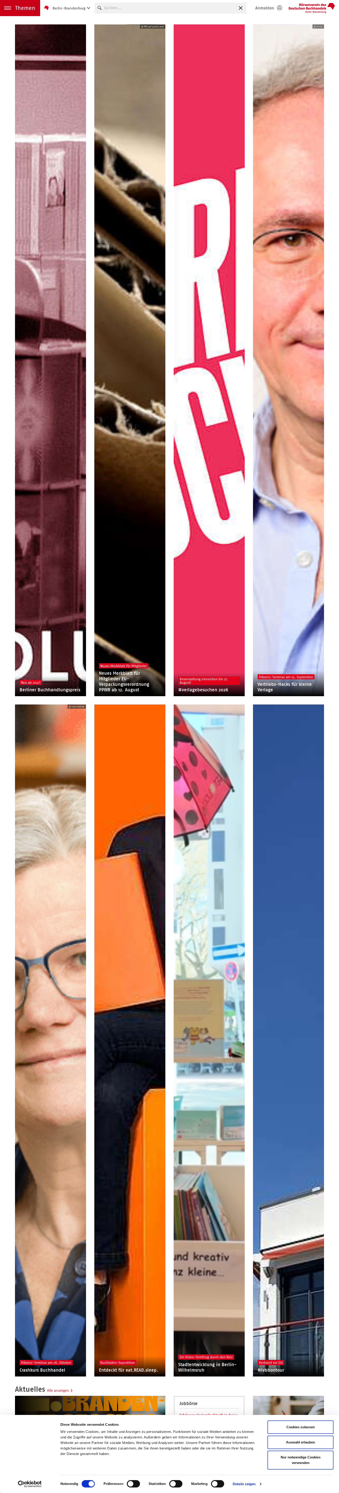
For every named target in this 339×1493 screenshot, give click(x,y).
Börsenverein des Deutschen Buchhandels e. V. (312, 8)
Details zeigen (244, 1484)
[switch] (133, 1483)
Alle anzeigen (58, 1390)
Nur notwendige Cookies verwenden (301, 1460)
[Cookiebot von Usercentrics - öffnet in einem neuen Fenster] (30, 1484)
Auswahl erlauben (300, 1442)
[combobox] (170, 8)
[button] (20, 8)
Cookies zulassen (300, 1427)
